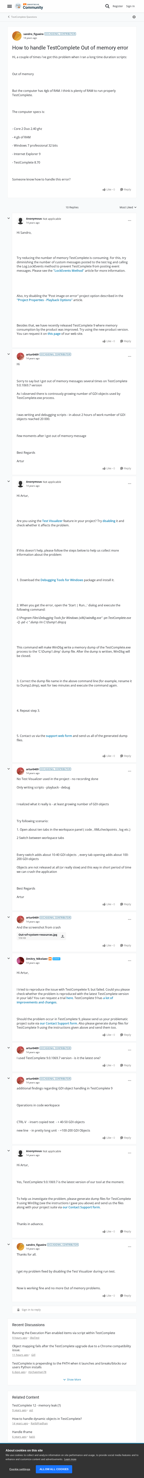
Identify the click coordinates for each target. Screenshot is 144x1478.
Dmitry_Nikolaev (37, 958)
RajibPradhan (39, 1423)
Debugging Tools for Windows (61, 580)
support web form (59, 736)
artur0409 (32, 354)
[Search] (107, 6)
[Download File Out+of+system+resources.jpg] (62, 936)
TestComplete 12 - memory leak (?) (36, 1405)
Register (118, 6)
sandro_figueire (33, 34)
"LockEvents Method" (68, 271)
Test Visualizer (52, 521)
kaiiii (32, 1436)
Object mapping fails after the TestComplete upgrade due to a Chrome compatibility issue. (71, 1348)
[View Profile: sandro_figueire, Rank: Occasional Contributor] (17, 36)
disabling (109, 521)
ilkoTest (34, 1337)
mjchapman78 (37, 1372)
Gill (33, 1355)
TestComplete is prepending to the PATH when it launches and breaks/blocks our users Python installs (69, 1365)
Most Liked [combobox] (128, 207)
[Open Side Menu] (9, 6)
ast (31, 1410)
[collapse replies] (8, 218)
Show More (74, 1379)
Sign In (130, 6)
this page (54, 334)
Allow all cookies (54, 1469)
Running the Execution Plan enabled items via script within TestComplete (63, 1333)
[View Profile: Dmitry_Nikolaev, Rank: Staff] (20, 960)
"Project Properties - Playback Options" (45, 300)
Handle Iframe (22, 1432)
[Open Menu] (134, 17)
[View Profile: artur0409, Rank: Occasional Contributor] (20, 356)
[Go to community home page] (29, 6)
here (69, 998)
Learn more (70, 1459)
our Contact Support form (58, 1023)
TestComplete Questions (24, 16)
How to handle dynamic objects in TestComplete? (47, 1419)
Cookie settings (19, 1469)
